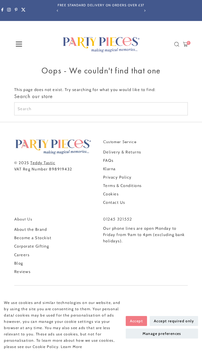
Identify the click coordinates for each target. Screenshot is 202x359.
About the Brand (30, 229)
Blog (18, 263)
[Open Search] (176, 44)
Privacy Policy (117, 177)
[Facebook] (2, 10)
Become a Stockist (33, 237)
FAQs (108, 160)
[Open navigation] (19, 44)
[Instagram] (9, 10)
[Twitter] (23, 10)
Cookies (111, 194)
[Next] (144, 11)
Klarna (109, 169)
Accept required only (174, 321)
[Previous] (57, 11)
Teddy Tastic (42, 162)
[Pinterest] (16, 10)
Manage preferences (162, 333)
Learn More (71, 346)
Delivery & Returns (122, 152)
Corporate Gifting (31, 246)
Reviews (22, 271)
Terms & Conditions (122, 185)
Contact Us (114, 202)
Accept (136, 321)
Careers (22, 255)
